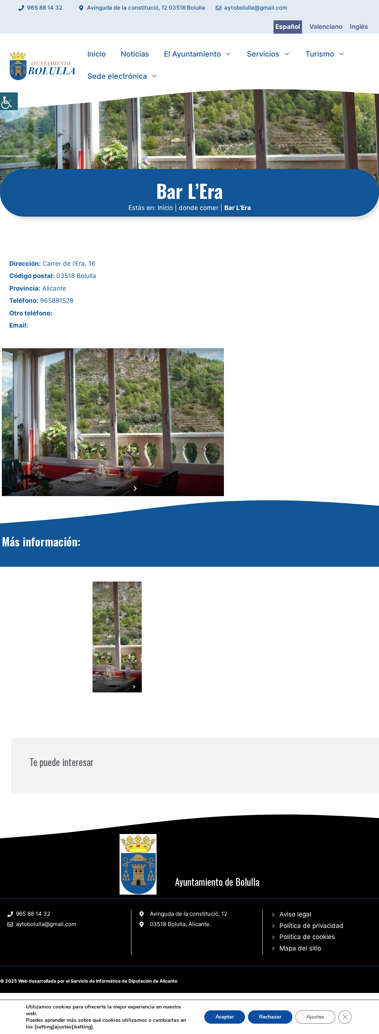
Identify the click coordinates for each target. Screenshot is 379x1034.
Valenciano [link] (325, 26)
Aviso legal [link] (295, 914)
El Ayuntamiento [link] (192, 54)
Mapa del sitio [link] (300, 948)
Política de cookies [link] (307, 936)
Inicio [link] (96, 54)
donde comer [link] (198, 207)
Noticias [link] (135, 54)
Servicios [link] (263, 54)
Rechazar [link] (270, 1016)
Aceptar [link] (224, 1016)
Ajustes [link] (315, 1016)
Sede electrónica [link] (117, 76)
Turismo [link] (319, 54)
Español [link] (287, 26)
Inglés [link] (359, 26)
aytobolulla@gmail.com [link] (255, 7)
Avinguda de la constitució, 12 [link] (188, 913)
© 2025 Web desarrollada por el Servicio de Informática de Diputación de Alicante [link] (88, 981)
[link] (9, 101)
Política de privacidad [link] (311, 925)
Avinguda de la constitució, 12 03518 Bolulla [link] (146, 7)
